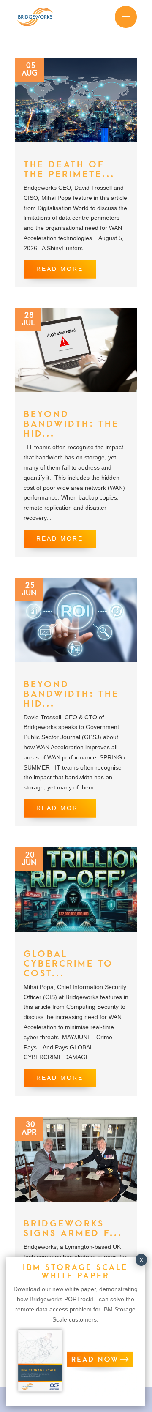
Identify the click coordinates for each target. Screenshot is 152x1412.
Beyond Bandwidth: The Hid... (71, 424)
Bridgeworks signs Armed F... (73, 1228)
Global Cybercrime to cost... (68, 963)
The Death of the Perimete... (69, 169)
